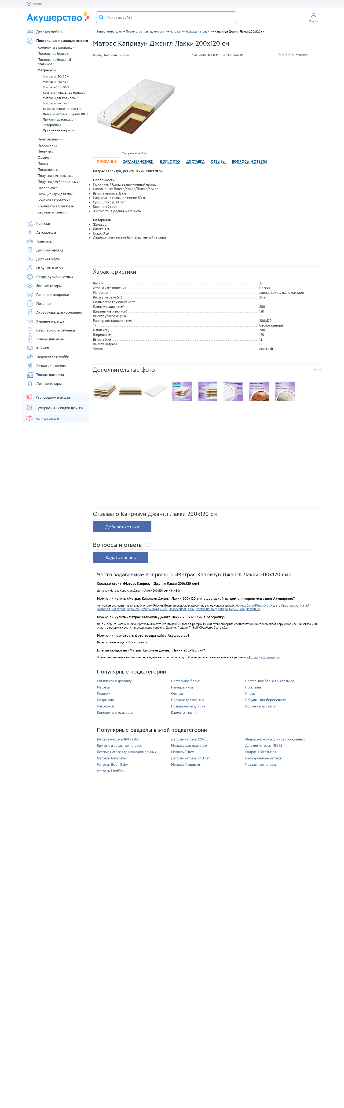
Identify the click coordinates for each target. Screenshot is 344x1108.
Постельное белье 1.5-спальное (270, 681)
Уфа (242, 609)
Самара (223, 609)
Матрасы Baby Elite (111, 758)
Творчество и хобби (52, 357)
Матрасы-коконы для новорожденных (275, 739)
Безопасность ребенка (55, 330)
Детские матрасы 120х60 (190, 739)
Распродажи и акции (53, 397)
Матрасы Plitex (182, 752)
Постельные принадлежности (62, 40)
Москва (240, 605)
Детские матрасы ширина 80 (65, 114)
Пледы (44, 164)
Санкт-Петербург (257, 605)
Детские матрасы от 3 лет (190, 758)
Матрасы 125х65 (55, 82)
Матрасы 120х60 (56, 76)
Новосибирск (178, 609)
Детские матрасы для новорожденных (126, 752)
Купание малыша (50, 321)
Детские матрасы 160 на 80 (117, 739)
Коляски (43, 223)
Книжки (42, 348)
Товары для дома (50, 374)
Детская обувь (48, 259)
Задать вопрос (120, 557)
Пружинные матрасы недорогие (58, 122)
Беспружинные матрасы (62, 108)
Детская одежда (50, 250)
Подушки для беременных (59, 182)
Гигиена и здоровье (52, 294)
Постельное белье (53, 53)
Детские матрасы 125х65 (263, 745)
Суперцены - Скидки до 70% (59, 408)
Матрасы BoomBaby (112, 764)
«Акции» (252, 657)
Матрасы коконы (56, 103)
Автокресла (46, 232)
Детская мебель (49, 31)
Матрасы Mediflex (110, 771)
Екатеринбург (150, 609)
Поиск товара (101, 17)
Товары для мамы (50, 339)
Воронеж (133, 609)
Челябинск (253, 609)
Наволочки (47, 188)
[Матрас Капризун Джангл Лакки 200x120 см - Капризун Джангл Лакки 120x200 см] (104, 391)
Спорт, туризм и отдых (54, 277)
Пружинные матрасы (59, 130)
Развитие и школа (51, 366)
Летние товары (49, 383)
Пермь (233, 609)
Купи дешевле (47, 418)
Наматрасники (50, 139)
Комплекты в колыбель (56, 206)
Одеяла (44, 157)
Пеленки (46, 151)
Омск (163, 609)
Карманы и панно (52, 212)
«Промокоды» (270, 657)
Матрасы (47, 70)
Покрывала (48, 170)
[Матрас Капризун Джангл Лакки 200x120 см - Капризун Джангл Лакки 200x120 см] (130, 391)
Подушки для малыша (55, 176)
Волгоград (118, 609)
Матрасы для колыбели (60, 98)
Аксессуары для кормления (59, 312)
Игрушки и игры (49, 268)
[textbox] (166, 17)
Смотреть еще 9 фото (136, 153)
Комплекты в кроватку (56, 47)
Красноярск (289, 605)
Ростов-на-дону (206, 609)
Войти (313, 21)
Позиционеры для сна (56, 194)
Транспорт (45, 241)
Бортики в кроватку (54, 200)
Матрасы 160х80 (56, 87)
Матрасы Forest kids (260, 752)
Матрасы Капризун (185, 764)
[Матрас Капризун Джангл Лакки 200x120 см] (136, 106)
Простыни (47, 145)
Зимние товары (49, 285)
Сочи (191, 609)
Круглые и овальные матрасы (65, 92)
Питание (43, 303)
